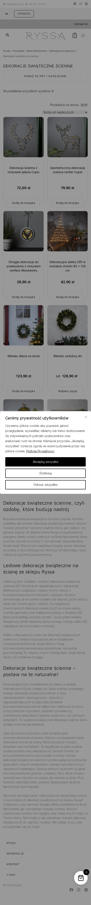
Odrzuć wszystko (45, 484)
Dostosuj (46, 473)
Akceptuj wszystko (45, 462)
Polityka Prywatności (40, 451)
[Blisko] (86, 417)
